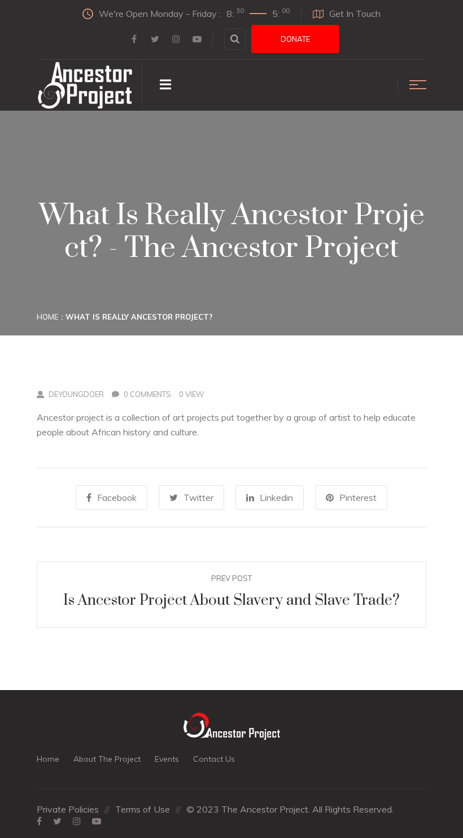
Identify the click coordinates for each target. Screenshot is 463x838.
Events (167, 759)
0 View (191, 394)
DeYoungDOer (76, 394)
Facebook (117, 497)
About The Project (107, 759)
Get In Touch (355, 13)
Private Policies (68, 809)
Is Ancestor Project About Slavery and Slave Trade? (231, 600)
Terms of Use (142, 809)
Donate (295, 38)
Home (47, 316)
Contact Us (214, 759)
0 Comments (147, 394)
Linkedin (276, 497)
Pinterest (358, 497)
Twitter (198, 497)
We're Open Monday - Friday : (194, 13)
